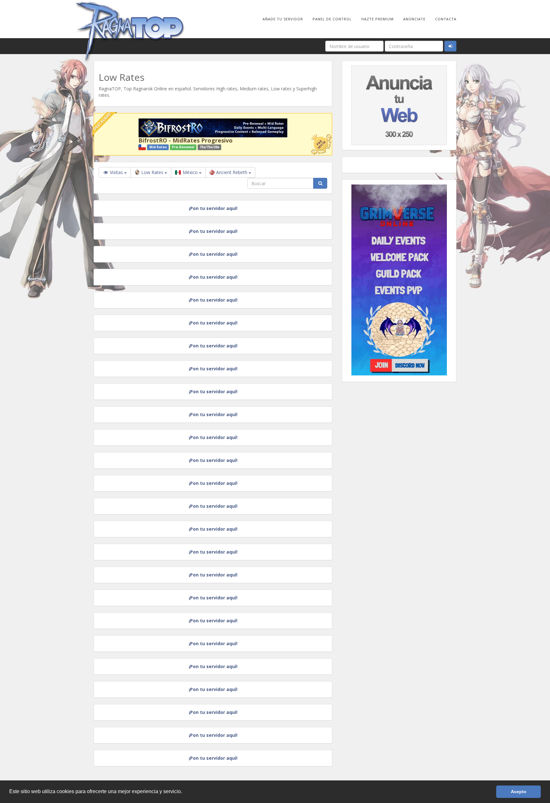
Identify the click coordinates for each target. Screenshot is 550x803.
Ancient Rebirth (232, 172)
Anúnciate (414, 19)
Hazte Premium (377, 19)
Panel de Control (332, 19)
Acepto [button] (518, 791)
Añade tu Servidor (283, 19)
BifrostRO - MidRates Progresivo (185, 140)
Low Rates (153, 172)
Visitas (116, 172)
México (190, 172)
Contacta (445, 19)
